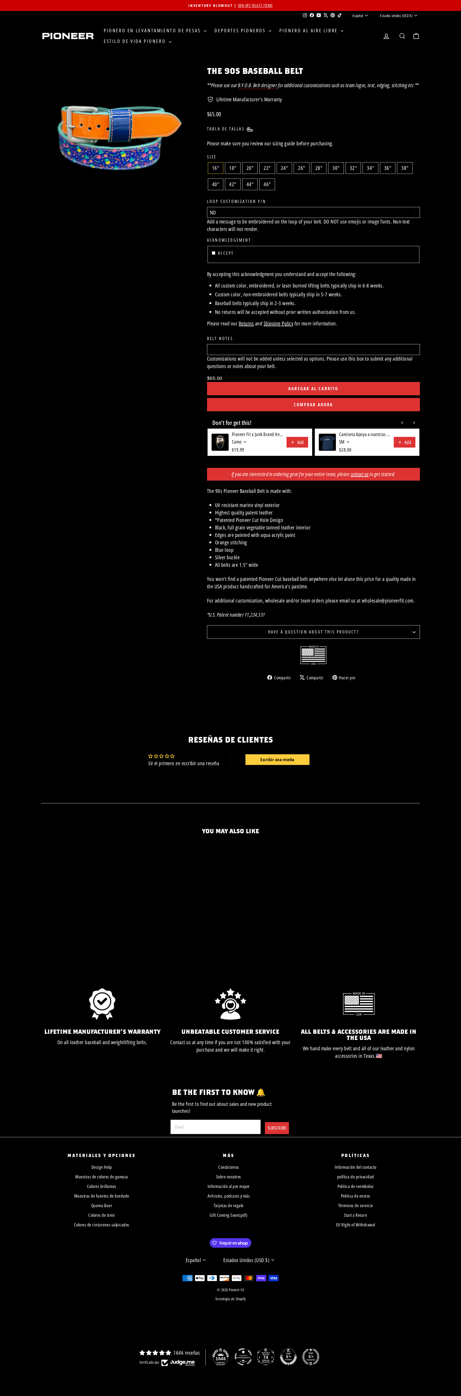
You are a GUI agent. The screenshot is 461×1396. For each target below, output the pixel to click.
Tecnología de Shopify (230, 1298)
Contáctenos (228, 1167)
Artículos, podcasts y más (229, 1196)
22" (267, 167)
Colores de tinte (101, 1215)
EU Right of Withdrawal (355, 1225)
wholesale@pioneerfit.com (388, 600)
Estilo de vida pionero (136, 41)
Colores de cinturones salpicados (101, 1225)
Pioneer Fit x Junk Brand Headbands (257, 434)
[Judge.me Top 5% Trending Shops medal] (310, 1356)
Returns (246, 323)
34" (370, 167)
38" (404, 167)
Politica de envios (355, 1196)
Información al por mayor (229, 1186)
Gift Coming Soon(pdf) (229, 1215)
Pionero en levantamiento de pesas (153, 30)
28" (319, 167)
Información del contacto (355, 1167)
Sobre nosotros (228, 1177)
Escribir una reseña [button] (277, 760)
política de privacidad (355, 1177)
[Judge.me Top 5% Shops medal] (288, 1356)
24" (284, 167)
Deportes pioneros (240, 30)
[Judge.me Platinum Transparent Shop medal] (243, 1356)
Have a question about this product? (313, 632)
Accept (226, 253)
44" (250, 184)
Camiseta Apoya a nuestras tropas (365, 434)
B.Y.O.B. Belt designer (257, 85)
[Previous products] (402, 422)
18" (232, 167)
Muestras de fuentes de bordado (101, 1196)
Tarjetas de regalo (229, 1205)
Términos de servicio (355, 1205)
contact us (360, 474)
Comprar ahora (313, 405)
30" (336, 167)
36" (387, 167)
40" (215, 184)
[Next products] (414, 422)
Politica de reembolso (355, 1186)
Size (212, 157)
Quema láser (101, 1205)
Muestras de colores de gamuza (101, 1177)
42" (232, 184)
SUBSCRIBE (277, 1128)
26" (301, 167)
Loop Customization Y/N (236, 201)
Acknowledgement (229, 240)
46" (267, 184)
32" (353, 167)
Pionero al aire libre (309, 30)
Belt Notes (220, 338)
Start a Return (355, 1215)
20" (250, 167)
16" (215, 167)
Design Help (102, 1167)
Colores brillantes (101, 1186)
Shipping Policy (278, 323)
